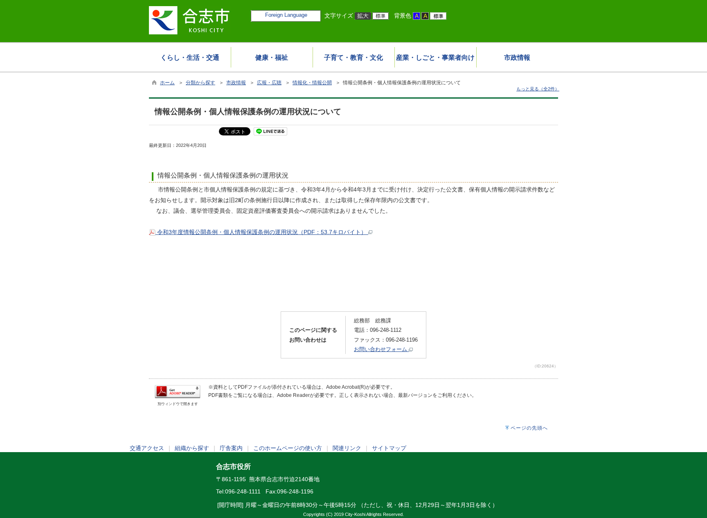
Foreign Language (286, 15)
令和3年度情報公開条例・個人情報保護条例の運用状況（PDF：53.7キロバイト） (261, 232)
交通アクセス (147, 448)
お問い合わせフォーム (381, 349)
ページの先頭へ (529, 428)
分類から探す (200, 83)
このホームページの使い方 (287, 448)
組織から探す (192, 448)
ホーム (167, 83)
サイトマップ (389, 448)
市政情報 (236, 83)
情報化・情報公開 (312, 83)
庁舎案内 (231, 448)
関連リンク (347, 448)
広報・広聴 (269, 83)
